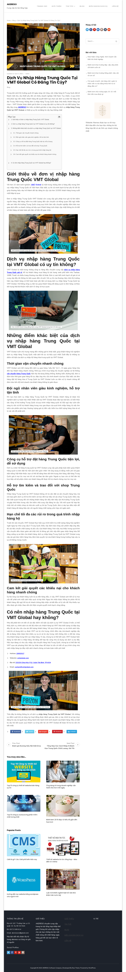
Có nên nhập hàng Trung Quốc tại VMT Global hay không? (32, 163)
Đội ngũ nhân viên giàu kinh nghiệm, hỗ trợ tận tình (32, 137)
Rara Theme (76, 968)
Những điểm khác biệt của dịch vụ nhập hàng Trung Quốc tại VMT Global (37, 128)
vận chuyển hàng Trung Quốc (19, 373)
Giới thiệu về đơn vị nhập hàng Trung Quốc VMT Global (31, 119)
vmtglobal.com (23, 658)
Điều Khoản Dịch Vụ (98, 6)
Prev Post (26, 744)
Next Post (59, 745)
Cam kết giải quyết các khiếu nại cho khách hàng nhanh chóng (36, 154)
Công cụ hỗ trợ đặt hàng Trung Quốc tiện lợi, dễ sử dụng (34, 141)
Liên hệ (115, 6)
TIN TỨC (67, 924)
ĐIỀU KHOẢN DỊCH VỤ (73, 935)
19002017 (20, 653)
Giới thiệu (56, 6)
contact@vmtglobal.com (24, 667)
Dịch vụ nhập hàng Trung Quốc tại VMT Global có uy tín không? (34, 124)
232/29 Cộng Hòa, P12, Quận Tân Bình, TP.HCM (33, 662)
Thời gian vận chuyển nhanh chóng (27, 133)
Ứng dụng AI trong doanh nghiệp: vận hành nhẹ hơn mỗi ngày (61, 786)
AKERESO (12, 4)
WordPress (92, 968)
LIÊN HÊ (67, 941)
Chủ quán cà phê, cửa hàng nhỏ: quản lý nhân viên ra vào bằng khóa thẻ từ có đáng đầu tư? (102, 83)
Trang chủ (42, 6)
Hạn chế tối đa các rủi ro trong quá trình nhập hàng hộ (33, 150)
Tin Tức (69, 6)
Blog (82, 6)
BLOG (66, 930)
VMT (33, 185)
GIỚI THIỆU (69, 919)
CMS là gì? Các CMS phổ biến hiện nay (22, 859)
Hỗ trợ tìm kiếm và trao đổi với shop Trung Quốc (31, 146)
